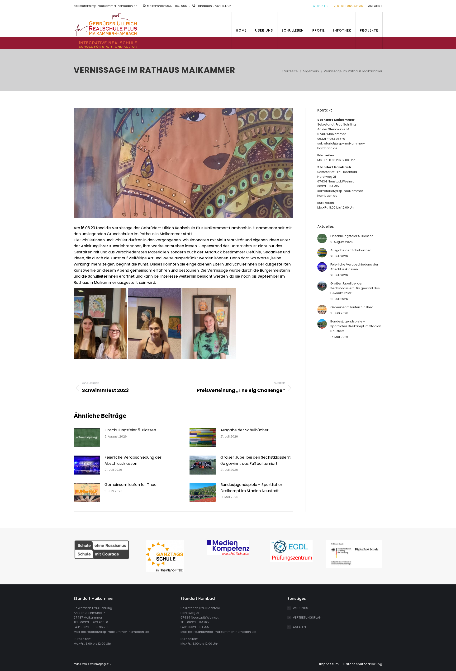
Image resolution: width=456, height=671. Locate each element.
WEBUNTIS (300, 608)
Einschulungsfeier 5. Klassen (130, 430)
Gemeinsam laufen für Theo (130, 484)
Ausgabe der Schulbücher (244, 430)
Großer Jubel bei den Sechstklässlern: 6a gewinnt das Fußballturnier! (255, 460)
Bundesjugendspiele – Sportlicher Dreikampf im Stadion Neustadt (251, 488)
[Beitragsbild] (87, 437)
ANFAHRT (299, 627)
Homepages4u (102, 664)
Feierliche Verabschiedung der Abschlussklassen (133, 460)
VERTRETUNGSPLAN (307, 617)
